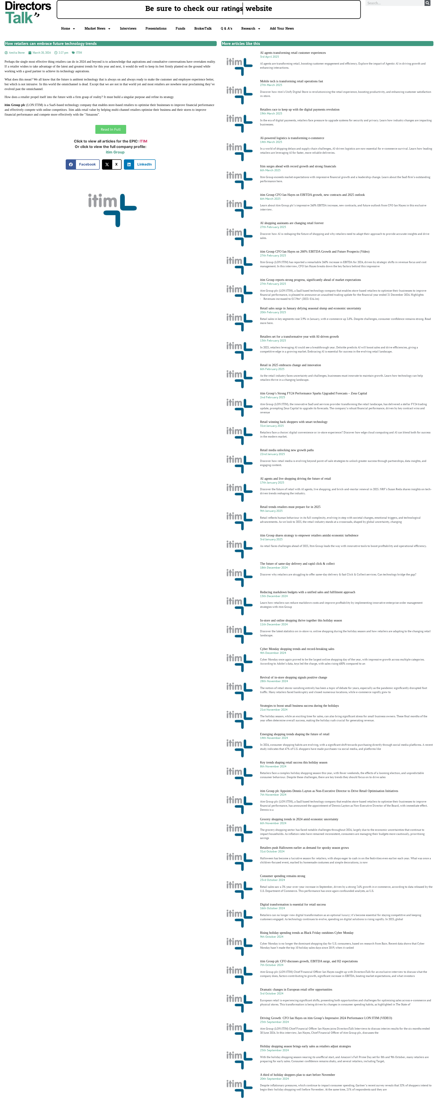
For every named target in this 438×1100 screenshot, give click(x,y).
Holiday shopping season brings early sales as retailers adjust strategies (305, 1046)
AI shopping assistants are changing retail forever (292, 223)
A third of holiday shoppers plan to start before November (297, 1075)
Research (248, 28)
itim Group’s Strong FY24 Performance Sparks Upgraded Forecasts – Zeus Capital (313, 393)
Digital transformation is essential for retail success (293, 904)
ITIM (79, 52)
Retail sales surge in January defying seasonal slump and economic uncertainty (310, 308)
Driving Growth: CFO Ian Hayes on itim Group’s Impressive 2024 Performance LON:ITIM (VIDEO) (326, 1018)
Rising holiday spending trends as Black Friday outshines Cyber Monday (307, 932)
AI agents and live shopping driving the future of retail (295, 478)
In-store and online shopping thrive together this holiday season (301, 620)
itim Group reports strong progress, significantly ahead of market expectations (310, 280)
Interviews (128, 28)
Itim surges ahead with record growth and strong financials (298, 166)
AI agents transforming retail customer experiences (293, 52)
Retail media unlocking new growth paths (287, 450)
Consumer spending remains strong (282, 876)
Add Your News (282, 28)
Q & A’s (226, 28)
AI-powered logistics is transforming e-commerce (292, 138)
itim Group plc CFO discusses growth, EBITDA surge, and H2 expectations (309, 961)
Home (65, 28)
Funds (180, 28)
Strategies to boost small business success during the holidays (299, 705)
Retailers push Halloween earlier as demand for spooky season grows (304, 847)
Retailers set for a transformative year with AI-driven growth (299, 336)
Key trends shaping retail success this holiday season (293, 762)
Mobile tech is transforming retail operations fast (291, 81)
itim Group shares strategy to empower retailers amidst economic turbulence (309, 535)
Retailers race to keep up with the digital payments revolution (299, 109)
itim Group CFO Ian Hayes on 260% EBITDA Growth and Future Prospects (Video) (315, 251)
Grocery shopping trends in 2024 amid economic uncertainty (299, 819)
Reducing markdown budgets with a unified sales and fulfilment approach (307, 592)
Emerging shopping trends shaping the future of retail (294, 734)
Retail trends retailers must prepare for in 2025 (290, 507)
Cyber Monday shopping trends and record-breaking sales (297, 649)
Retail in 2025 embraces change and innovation (290, 365)
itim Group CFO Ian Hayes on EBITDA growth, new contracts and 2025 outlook (312, 195)
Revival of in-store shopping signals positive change (293, 677)
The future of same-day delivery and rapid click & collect (297, 563)
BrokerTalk (203, 28)
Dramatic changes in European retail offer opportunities (296, 989)
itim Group (115, 152)
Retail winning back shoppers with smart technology (294, 422)
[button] (83, 164)
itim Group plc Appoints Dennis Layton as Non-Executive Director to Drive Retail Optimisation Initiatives (329, 791)
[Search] (427, 3)
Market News (95, 28)
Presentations (156, 28)
